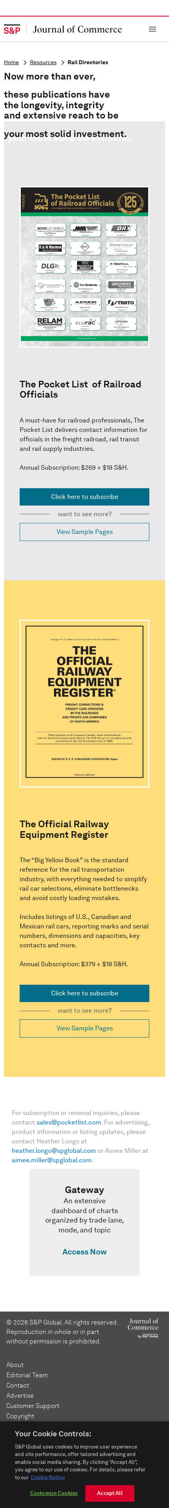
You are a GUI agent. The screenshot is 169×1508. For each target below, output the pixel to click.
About (15, 1365)
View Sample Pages (85, 531)
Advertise (20, 1395)
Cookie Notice (48, 1477)
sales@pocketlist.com (69, 1122)
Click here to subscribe (84, 496)
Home (11, 62)
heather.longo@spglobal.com (54, 1150)
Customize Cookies (54, 1493)
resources (43, 62)
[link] (84, 1222)
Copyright (20, 1416)
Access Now (84, 1251)
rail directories (88, 62)
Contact (17, 1385)
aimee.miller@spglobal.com (52, 1160)
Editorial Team (27, 1375)
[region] (84, 1464)
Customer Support (32, 1406)
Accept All (109, 1493)
